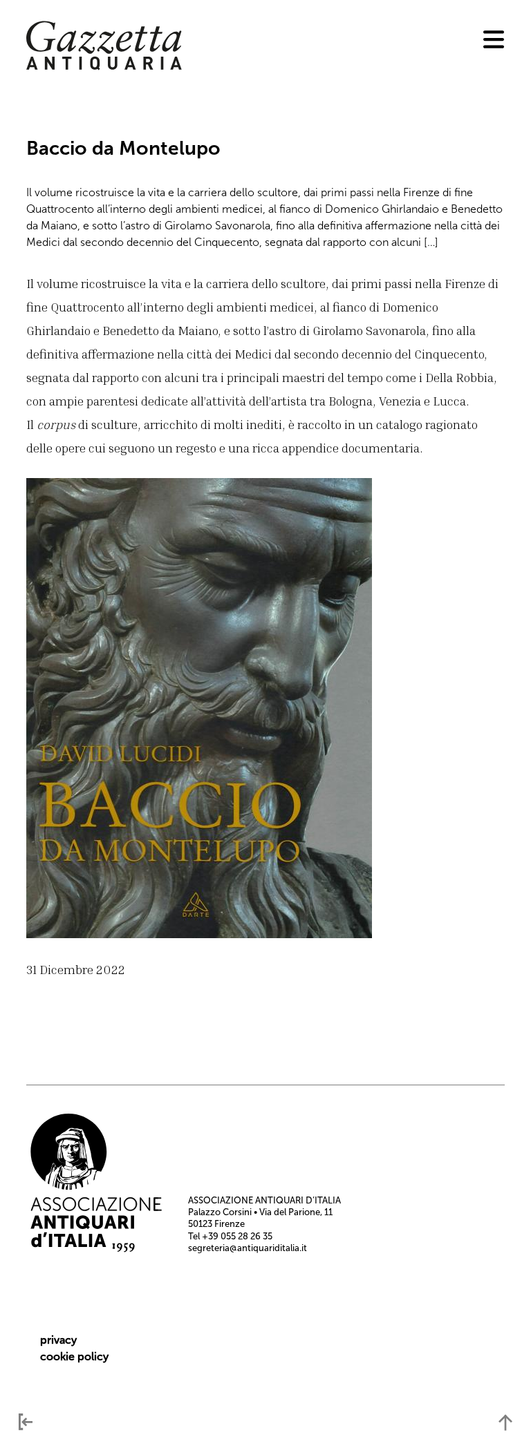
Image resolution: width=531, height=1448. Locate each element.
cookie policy (74, 1356)
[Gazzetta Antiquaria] (104, 66)
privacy (58, 1339)
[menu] (494, 39)
